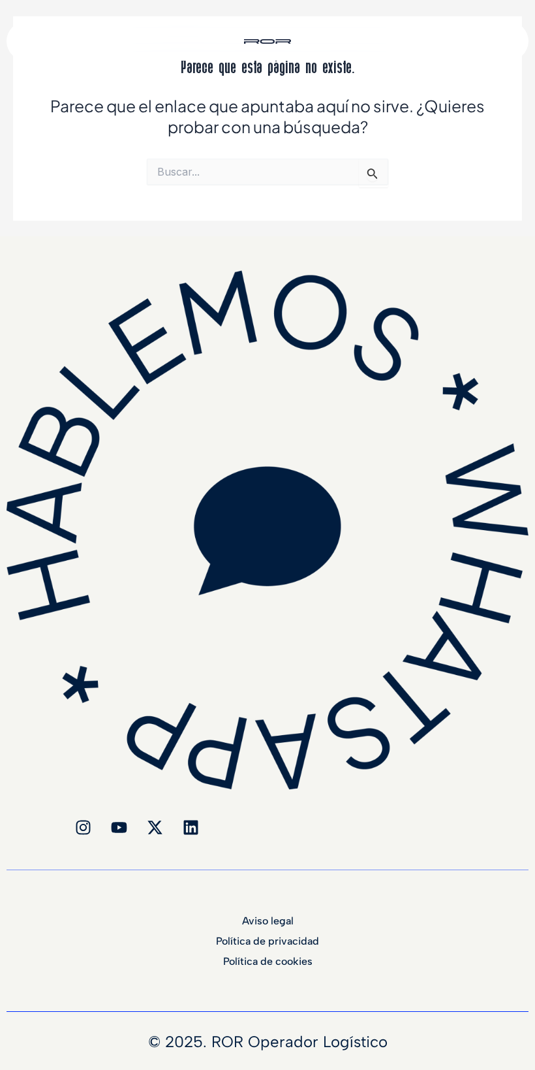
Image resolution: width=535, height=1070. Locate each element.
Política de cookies (268, 961)
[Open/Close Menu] (517, 30)
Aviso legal (268, 921)
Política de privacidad (267, 941)
